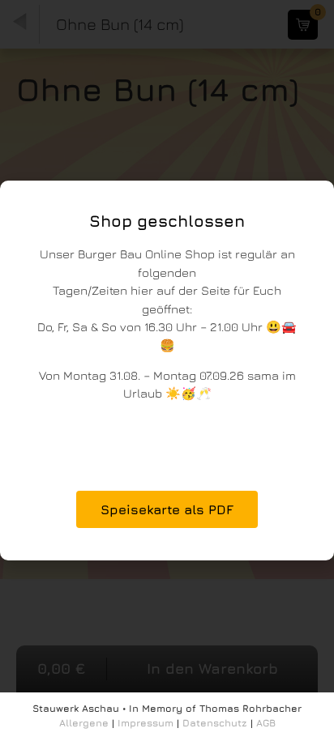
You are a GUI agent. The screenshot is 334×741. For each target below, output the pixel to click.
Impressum (145, 723)
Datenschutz (214, 723)
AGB (266, 723)
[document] (167, 370)
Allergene (84, 723)
